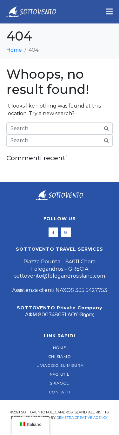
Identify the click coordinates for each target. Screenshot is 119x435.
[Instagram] (66, 232)
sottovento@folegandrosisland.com (59, 276)
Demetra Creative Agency (82, 417)
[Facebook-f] (53, 232)
